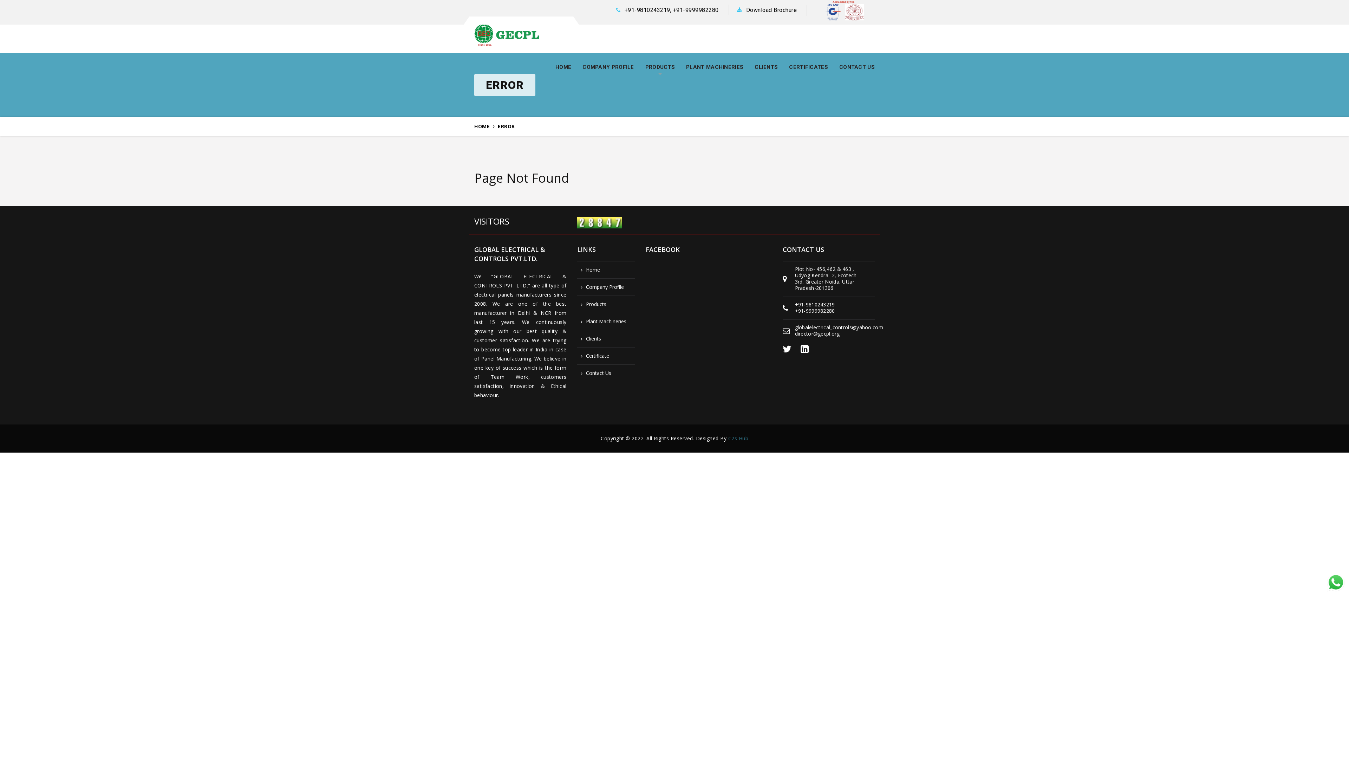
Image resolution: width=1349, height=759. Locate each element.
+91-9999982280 (815, 310)
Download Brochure (771, 10)
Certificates (808, 67)
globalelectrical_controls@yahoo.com (839, 327)
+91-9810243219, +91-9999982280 (672, 10)
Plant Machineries (714, 67)
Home (563, 67)
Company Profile (608, 67)
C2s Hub (738, 438)
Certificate (597, 356)
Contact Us (598, 373)
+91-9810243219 (815, 304)
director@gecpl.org (817, 333)
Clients (766, 67)
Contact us (857, 67)
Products (660, 67)
